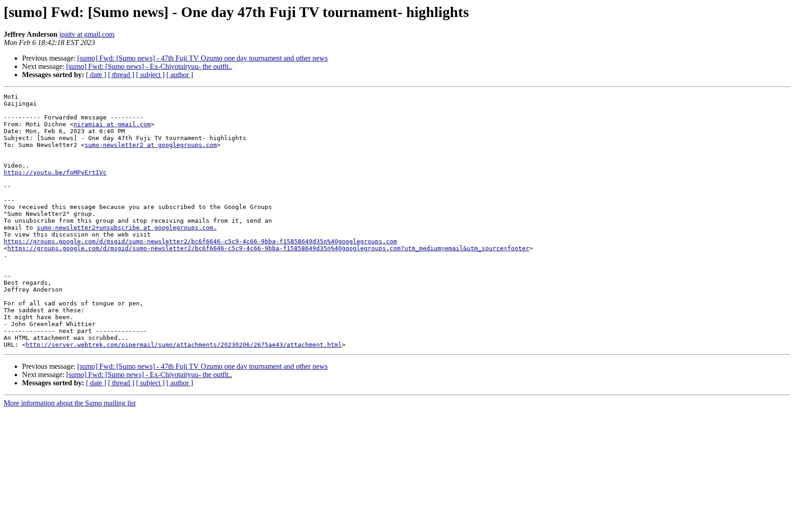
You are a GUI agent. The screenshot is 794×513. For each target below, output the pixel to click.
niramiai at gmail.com (112, 124)
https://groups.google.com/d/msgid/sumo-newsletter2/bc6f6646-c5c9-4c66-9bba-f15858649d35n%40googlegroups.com (200, 241)
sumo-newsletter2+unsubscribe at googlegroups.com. (127, 227)
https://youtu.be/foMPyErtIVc (55, 172)
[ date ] (96, 75)
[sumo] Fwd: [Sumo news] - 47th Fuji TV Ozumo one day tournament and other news (202, 58)
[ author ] (179, 75)
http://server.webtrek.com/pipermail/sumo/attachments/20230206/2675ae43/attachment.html (184, 344)
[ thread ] (121, 75)
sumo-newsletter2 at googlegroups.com (151, 144)
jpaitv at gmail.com (86, 34)
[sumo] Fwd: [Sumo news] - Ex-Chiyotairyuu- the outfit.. (149, 66)
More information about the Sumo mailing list (70, 403)
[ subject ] (150, 75)
